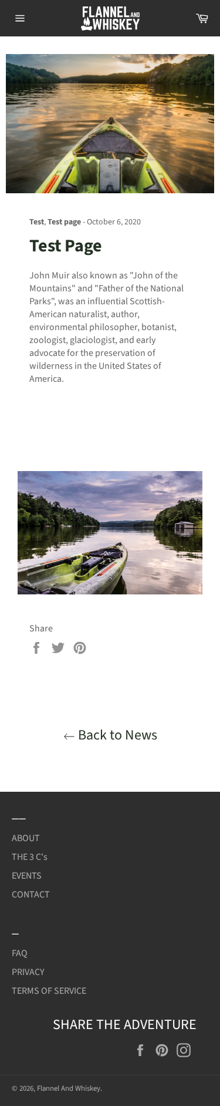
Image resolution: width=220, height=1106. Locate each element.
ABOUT (26, 838)
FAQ (20, 953)
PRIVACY (28, 972)
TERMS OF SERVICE (49, 990)
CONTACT (31, 894)
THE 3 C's (30, 856)
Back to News (116, 735)
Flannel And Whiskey (68, 1088)
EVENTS (27, 875)
